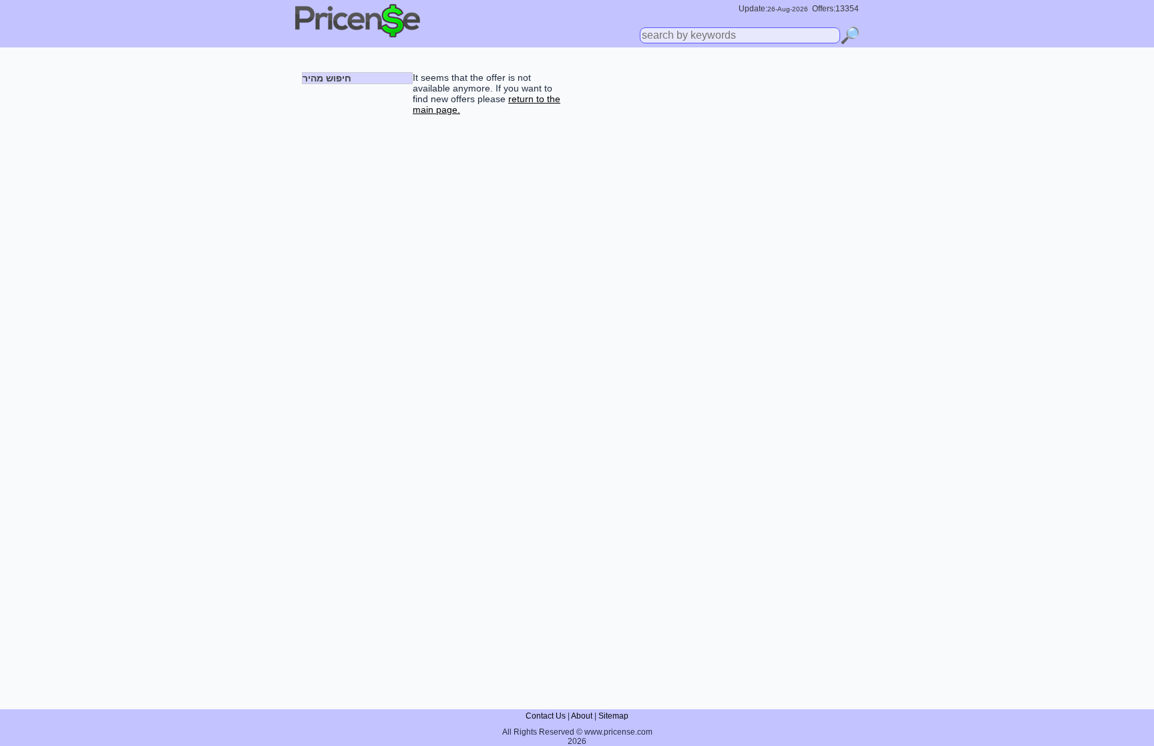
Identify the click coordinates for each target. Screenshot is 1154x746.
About (581, 716)
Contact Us (546, 716)
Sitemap (613, 716)
